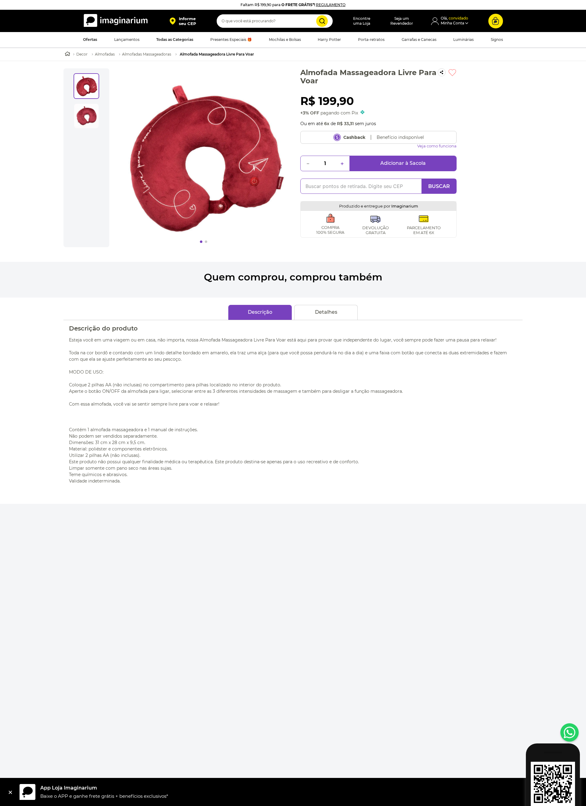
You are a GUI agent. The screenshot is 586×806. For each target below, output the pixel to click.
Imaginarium (404, 206)
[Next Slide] (469, 364)
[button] (182, 21)
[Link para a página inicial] (67, 54)
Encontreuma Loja (361, 21)
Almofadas (105, 54)
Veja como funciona (437, 146)
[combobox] (275, 21)
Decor (82, 54)
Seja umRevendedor (401, 21)
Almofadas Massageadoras (146, 54)
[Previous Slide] (116, 364)
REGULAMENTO (330, 4)
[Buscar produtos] (322, 21)
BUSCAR (439, 186)
